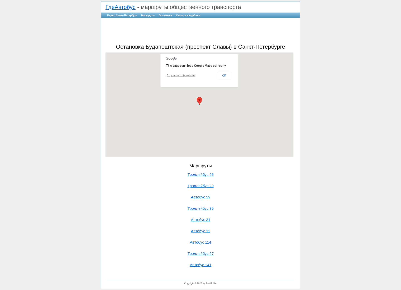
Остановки (165, 15)
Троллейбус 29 (201, 186)
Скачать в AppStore (188, 15)
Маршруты (148, 15)
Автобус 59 (200, 197)
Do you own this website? (181, 75)
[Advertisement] (200, 30)
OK (224, 75)
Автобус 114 (200, 242)
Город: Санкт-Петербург (122, 15)
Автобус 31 (200, 220)
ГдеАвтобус (120, 7)
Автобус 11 (200, 231)
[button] (199, 101)
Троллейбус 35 (201, 208)
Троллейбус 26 (201, 174)
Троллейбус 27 (201, 254)
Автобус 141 (200, 265)
